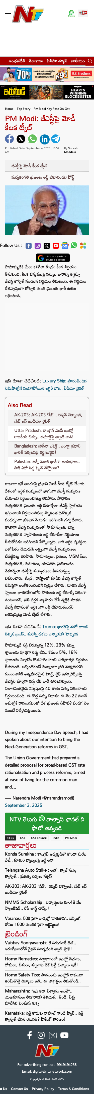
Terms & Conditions (73, 1089)
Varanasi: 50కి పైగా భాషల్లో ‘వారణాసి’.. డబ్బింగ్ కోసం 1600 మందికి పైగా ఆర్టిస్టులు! (43, 921)
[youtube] (64, 1036)
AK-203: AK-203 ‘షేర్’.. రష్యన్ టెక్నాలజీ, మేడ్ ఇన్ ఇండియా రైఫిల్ (48, 418)
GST (22, 838)
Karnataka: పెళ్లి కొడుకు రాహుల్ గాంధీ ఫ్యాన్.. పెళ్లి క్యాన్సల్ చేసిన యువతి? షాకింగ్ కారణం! (44, 1016)
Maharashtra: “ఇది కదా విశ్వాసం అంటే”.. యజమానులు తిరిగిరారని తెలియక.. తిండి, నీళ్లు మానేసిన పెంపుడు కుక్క (40, 997)
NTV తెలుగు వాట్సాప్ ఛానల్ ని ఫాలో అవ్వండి (47, 823)
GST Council (39, 838)
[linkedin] (45, 139)
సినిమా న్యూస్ (57, 61)
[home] (3, 61)
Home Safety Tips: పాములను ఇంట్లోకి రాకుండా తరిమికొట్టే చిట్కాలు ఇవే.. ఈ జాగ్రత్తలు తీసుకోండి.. (44, 978)
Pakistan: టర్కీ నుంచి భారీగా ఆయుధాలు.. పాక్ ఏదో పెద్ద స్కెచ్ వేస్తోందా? (47, 464)
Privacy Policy (43, 1089)
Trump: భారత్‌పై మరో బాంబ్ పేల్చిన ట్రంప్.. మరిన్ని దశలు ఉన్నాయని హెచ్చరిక (46, 630)
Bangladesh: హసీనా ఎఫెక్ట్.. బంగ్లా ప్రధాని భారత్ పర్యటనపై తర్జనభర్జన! (47, 449)
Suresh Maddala (70, 150)
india (56, 838)
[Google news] (65, 247)
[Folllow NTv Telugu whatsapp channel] (71, 14)
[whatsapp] (33, 139)
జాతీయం (78, 61)
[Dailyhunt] (83, 247)
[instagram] (41, 1036)
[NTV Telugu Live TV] (83, 14)
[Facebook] (29, 247)
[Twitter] (47, 247)
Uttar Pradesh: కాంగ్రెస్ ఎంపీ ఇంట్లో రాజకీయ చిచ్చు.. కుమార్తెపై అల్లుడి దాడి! (44, 433)
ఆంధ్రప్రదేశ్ (17, 61)
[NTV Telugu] (28, 13)
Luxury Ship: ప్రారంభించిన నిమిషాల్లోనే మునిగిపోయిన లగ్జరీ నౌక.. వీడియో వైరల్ (46, 384)
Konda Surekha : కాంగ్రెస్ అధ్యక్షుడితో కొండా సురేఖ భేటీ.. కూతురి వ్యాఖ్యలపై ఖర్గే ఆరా (45, 857)
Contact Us (19, 1089)
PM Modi (71, 838)
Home (9, 109)
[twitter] (22, 139)
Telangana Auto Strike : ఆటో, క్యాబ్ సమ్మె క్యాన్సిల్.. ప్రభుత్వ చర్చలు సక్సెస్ (40, 873)
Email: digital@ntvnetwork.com (47, 1071)
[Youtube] (56, 247)
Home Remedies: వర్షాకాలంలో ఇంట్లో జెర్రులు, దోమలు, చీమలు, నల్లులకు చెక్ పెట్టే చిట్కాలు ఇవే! (43, 962)
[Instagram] (38, 247)
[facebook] (10, 139)
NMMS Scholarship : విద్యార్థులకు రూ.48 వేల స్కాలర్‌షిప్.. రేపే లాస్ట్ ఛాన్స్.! (43, 905)
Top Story (23, 109)
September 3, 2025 (23, 805)
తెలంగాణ (36, 61)
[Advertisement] (47, 334)
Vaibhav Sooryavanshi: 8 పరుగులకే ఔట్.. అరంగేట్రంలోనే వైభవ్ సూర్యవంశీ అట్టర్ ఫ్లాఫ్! (40, 945)
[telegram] (56, 139)
